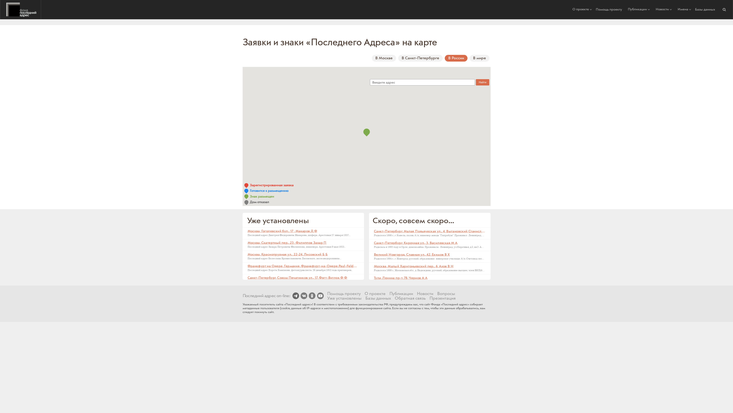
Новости (662, 9)
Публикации (637, 9)
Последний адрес (20, 9)
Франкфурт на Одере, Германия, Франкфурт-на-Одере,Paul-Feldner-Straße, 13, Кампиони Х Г (323, 266)
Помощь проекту (609, 9)
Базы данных (705, 9)
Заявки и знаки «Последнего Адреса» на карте (340, 43)
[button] (724, 9)
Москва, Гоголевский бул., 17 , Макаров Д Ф (282, 231)
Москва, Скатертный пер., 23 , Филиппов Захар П (287, 243)
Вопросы (446, 294)
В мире (479, 58)
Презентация (442, 298)
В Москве (384, 58)
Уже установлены (344, 298)
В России (456, 58)
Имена (683, 9)
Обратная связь (410, 298)
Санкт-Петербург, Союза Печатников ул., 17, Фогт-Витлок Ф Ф (297, 278)
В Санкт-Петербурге (420, 58)
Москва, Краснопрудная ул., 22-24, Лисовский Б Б (288, 254)
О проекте (580, 9)
